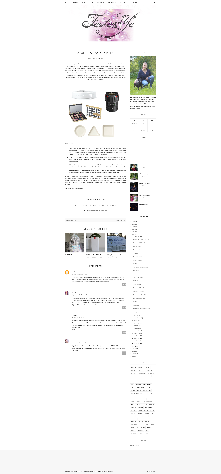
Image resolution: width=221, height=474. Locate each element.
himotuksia (134, 381)
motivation (133, 410)
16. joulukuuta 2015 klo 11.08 (79, 342)
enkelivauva (140, 376)
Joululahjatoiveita (138, 277)
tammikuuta (137, 343)
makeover (144, 404)
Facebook (143, 123)
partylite (147, 413)
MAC (132, 404)
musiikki (146, 410)
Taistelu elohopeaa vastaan (140, 267)
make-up (138, 404)
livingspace (150, 398)
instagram (138, 384)
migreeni (140, 407)
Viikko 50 (135, 281)
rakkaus (141, 421)
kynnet (133, 396)
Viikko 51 (135, 263)
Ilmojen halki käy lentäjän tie (114, 256)
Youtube (135, 130)
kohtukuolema (147, 390)
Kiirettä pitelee (137, 260)
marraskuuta (137, 318)
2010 (133, 356)
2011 (133, 353)
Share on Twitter (98, 205)
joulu (94, 210)
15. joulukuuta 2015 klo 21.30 (79, 295)
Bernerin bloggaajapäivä (139, 298)
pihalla (146, 416)
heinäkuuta (137, 328)
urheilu (133, 430)
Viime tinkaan (137, 284)
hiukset (141, 381)
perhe (132, 416)
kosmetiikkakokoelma (136, 393)
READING (134, 2)
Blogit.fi (152, 130)
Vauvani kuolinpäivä (144, 183)
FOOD (93, 2)
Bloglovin (152, 123)
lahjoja (97, 210)
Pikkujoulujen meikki (138, 291)
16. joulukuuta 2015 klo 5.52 (79, 317)
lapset (144, 396)
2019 (133, 224)
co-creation (134, 373)
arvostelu (147, 367)
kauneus (149, 387)
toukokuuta (137, 333)
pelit (152, 413)
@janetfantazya (134, 445)
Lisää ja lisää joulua (138, 312)
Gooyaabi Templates (97, 471)
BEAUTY (85, 2)
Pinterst (143, 130)
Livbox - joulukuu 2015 (139, 287)
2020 (133, 221)
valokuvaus (140, 430)
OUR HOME (124, 2)
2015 (133, 234)
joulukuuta (136, 237)
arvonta (140, 367)
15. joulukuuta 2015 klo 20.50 (79, 274)
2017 (133, 229)
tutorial (149, 427)
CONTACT (75, 2)
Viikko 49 (135, 301)
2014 (133, 346)
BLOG (67, 2)
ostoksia (140, 413)
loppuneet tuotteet (147, 401)
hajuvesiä (146, 378)
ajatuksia (133, 367)
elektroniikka (142, 373)
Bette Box (141, 370)
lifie (106, 210)
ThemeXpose (79, 471)
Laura (74, 292)
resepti (141, 424)
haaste (140, 378)
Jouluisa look (136, 274)
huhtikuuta (137, 336)
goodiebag (133, 378)
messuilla (133, 407)
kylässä (150, 393)
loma (132, 401)
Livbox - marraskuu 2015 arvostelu (142, 294)
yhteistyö (141, 433)
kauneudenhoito (140, 387)
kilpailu (133, 390)
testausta (142, 427)
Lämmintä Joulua (137, 256)
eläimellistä (151, 373)
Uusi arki (141, 165)
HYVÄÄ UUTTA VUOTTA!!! (141, 239)
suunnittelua (134, 427)
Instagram (134, 123)
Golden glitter (137, 246)
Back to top (151, 471)
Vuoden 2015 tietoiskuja (140, 243)
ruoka (146, 424)
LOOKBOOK (113, 2)
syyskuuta (136, 323)
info (132, 384)
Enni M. (75, 340)
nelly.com (133, 413)
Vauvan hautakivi (143, 204)
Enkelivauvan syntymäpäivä (146, 174)
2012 (133, 351)
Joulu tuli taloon (137, 315)
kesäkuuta (136, 330)
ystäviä (147, 433)
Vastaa (124, 284)
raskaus (147, 421)
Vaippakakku (70, 255)
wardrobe (133, 433)
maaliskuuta (137, 338)
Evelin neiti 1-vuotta (144, 195)
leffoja (150, 396)
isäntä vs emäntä (147, 384)
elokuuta (136, 325)
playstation (134, 418)
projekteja (148, 418)
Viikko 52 (135, 253)
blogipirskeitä (149, 370)
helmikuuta (137, 341)
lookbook (138, 401)
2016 (133, 231)
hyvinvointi (148, 381)
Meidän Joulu (136, 249)
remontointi (134, 424)
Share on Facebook (81, 205)
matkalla (151, 404)
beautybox (133, 370)
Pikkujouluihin (137, 305)
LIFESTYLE (101, 2)
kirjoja (139, 390)
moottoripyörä (148, 407)
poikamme (141, 418)
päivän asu (133, 421)
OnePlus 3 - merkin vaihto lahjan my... (94, 256)
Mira (73, 271)
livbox (143, 398)
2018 (133, 226)
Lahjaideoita (136, 270)
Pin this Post (113, 205)
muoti (140, 410)
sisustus (152, 424)
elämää (90, 210)
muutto (152, 410)
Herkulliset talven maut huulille (141, 308)
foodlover (148, 376)
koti (145, 393)
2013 (133, 348)
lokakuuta (136, 320)
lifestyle (102, 210)
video (147, 430)
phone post (139, 416)
